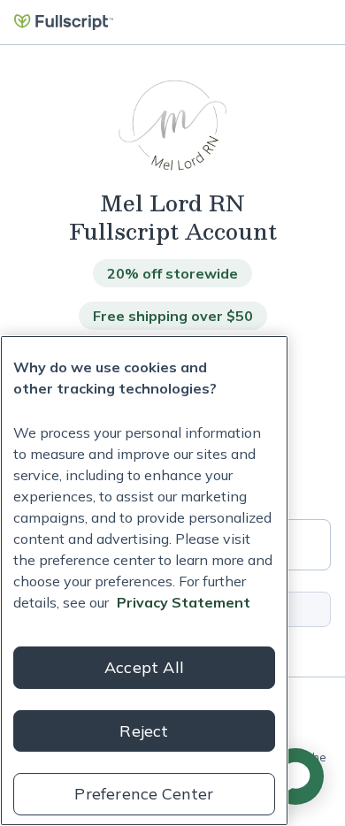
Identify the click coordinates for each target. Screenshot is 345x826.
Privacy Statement (183, 602)
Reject (143, 731)
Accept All (144, 667)
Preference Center (143, 794)
